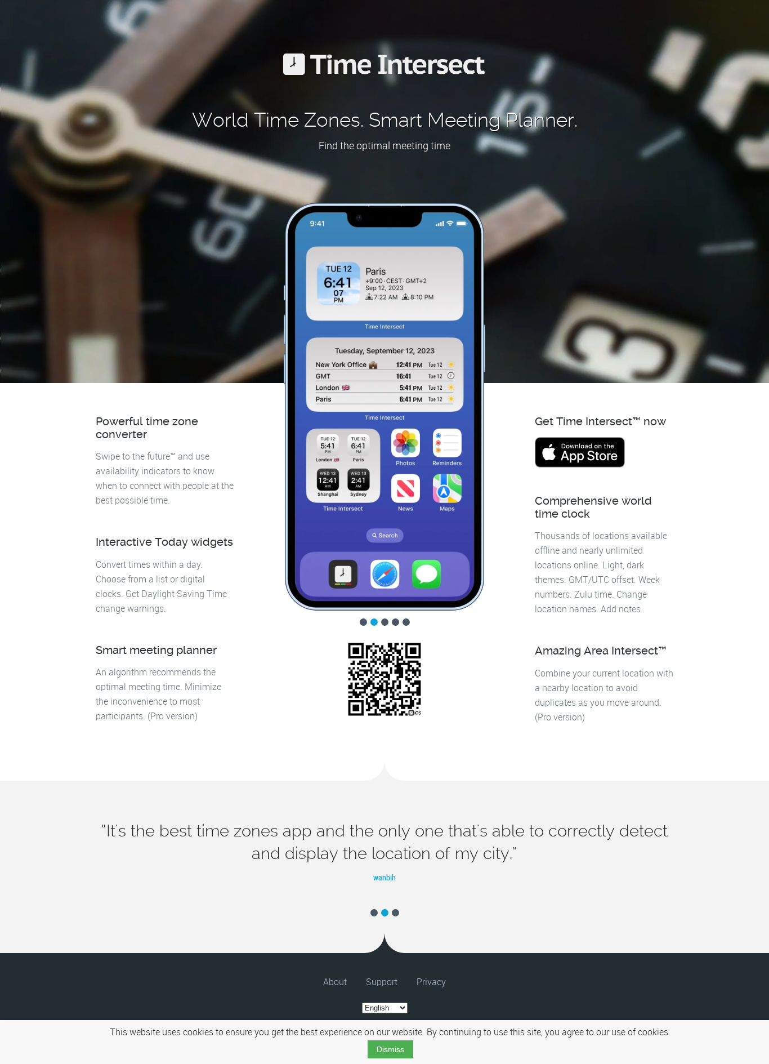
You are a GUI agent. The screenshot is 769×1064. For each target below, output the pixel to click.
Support (381, 982)
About (335, 982)
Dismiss (390, 1049)
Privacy (431, 982)
